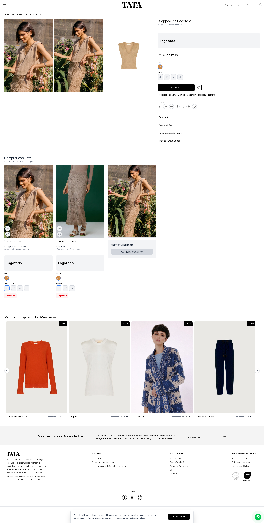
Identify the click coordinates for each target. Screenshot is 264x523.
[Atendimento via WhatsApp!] (258, 517)
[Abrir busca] (232, 5)
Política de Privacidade (159, 435)
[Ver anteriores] (7, 370)
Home (6, 14)
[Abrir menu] (4, 5)
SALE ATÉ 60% (16, 14)
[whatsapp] (139, 497)
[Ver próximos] (257, 370)
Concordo (179, 516)
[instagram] (132, 497)
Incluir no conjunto (15, 241)
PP (160, 77)
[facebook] (124, 497)
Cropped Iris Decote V (33, 14)
